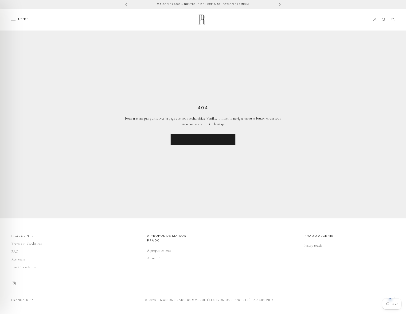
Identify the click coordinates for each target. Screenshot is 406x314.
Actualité (153, 258)
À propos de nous (159, 250)
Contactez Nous (22, 236)
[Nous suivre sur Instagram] (13, 283)
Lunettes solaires (23, 267)
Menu (23, 19)
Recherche (18, 259)
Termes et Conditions (26, 244)
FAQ (15, 252)
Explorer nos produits (203, 139)
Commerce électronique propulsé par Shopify (230, 300)
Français (19, 300)
